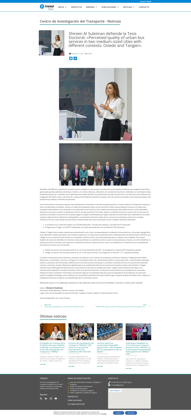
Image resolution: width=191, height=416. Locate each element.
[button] (71, 58)
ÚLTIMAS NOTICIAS (76, 404)
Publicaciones (108, 7)
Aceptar (118, 413)
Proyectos (76, 7)
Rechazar (131, 413)
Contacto (144, 7)
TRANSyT (44, 378)
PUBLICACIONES (75, 400)
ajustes (104, 414)
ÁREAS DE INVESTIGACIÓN (79, 378)
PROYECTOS (73, 396)
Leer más (43, 364)
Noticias (127, 7)
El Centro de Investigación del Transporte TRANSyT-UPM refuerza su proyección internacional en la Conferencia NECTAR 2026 (81, 347)
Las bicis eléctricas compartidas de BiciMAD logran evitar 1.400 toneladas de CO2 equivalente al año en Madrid (109, 347)
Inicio (61, 7)
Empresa (90, 7)
